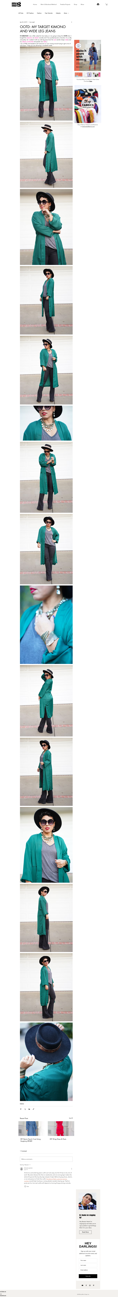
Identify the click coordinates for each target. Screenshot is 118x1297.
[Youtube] (82, 1285)
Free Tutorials (49, 13)
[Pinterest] (93, 1285)
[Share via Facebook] (21, 1109)
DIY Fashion (30, 13)
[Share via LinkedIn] (29, 1109)
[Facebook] (86, 1285)
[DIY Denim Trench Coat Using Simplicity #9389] (31, 1128)
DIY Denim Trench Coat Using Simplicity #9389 (30, 1140)
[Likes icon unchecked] (25, 1186)
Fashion (39, 13)
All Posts (20, 13)
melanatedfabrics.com (88, 126)
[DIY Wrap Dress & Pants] (61, 1128)
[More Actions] (72, 1169)
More (65, 13)
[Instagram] (90, 1285)
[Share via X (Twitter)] (25, 1109)
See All (71, 1118)
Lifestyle (58, 13)
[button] (107, 4)
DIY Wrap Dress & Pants (58, 1139)
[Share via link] (33, 1109)
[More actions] (72, 22)
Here (90, 81)
